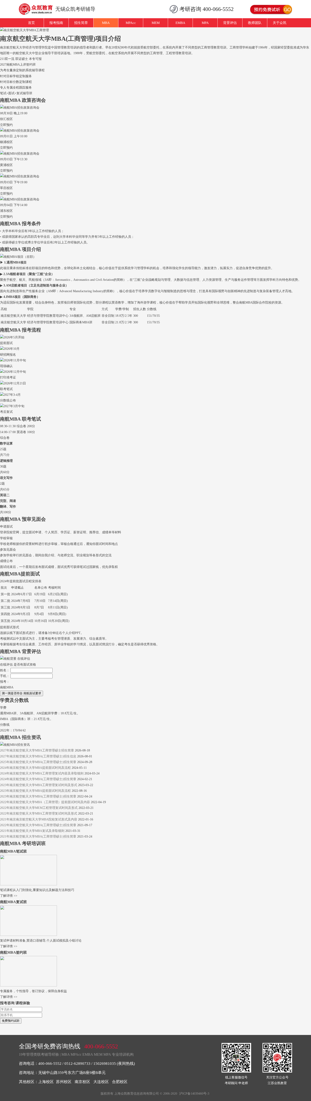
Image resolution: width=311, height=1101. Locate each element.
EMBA (180, 23)
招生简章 (81, 23)
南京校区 (82, 1082)
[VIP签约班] (28, 985)
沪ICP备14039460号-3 (194, 1093)
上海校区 (46, 1082)
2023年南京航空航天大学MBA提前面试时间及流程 (35, 790)
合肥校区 (119, 1082)
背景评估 (230, 23)
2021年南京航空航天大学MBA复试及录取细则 (32, 831)
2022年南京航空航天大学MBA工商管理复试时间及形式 (38, 813)
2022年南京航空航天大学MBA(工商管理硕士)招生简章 (38, 825)
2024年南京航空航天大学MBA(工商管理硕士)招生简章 (38, 779)
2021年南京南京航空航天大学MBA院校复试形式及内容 (38, 819)
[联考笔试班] (28, 884)
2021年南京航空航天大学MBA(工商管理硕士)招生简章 (38, 836)
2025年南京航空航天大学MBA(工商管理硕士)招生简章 (38, 762)
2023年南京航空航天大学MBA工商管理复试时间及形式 (38, 785)
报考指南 (56, 23)
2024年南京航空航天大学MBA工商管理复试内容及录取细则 (42, 773)
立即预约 (6, 125)
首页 (31, 23)
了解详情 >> (8, 895)
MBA (106, 23)
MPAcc (131, 23)
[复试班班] (28, 935)
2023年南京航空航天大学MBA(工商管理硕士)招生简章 (38, 796)
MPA (205, 23)
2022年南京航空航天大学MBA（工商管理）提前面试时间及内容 (45, 802)
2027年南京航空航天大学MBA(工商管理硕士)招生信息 (38, 756)
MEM (156, 23)
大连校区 (101, 1082)
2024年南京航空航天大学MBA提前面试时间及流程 (35, 767)
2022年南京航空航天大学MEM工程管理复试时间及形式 (39, 808)
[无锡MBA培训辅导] (37, 9)
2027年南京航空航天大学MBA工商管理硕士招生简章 (37, 750)
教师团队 (255, 23)
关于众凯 (279, 23)
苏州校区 (63, 1082)
